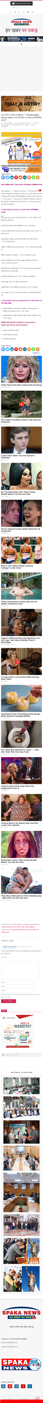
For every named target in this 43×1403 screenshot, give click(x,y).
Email (3, 986)
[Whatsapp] (33, 177)
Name (3, 982)
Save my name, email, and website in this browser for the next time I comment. (21, 995)
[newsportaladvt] (21, 133)
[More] (38, 177)
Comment (4, 958)
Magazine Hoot (23, 1399)
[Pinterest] (16, 177)
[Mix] (29, 177)
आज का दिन (27, 123)
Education (20, 123)
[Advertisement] (21, 69)
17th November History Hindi (18, 125)
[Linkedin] (12, 177)
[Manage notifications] (38, 1398)
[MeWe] (25, 177)
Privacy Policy (7, 1399)
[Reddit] (20, 177)
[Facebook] (3, 177)
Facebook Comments (24, 946)
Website (3, 990)
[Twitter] (7, 177)
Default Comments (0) (10, 946)
